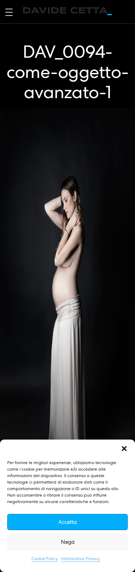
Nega (68, 542)
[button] (124, 448)
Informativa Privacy (80, 559)
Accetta (67, 522)
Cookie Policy (44, 559)
